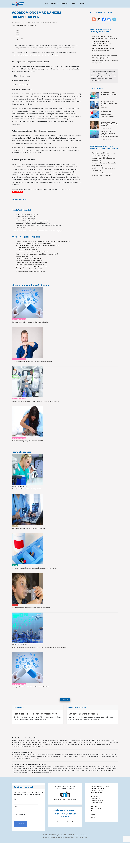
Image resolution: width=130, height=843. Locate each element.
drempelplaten (46, 204)
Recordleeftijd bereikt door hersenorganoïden (27, 489)
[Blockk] (18, 4)
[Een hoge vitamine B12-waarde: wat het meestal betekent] (27, 302)
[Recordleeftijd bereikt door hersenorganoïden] (27, 469)
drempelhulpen (17, 192)
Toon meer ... (65, 700)
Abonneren (20, 824)
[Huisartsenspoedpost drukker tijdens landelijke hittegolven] (27, 588)
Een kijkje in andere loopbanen (83, 714)
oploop (67, 204)
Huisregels (61, 837)
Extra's (93, 814)
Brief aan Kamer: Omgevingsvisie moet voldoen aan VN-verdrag (35, 243)
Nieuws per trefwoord (97, 800)
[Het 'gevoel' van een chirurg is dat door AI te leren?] (27, 509)
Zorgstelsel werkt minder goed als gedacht (29, 269)
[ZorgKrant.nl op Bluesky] (109, 19)
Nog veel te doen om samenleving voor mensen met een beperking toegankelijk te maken (43, 241)
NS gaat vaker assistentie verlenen (26, 250)
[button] (54, 4)
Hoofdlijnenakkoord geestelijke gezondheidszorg (30, 264)
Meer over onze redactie (98, 790)
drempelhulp (28, 204)
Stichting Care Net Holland (60, 835)
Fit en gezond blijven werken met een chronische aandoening (32, 361)
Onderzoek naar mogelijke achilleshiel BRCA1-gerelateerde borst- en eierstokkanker (39, 647)
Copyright (54, 837)
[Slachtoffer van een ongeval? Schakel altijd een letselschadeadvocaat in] (27, 382)
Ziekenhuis (15, 526)
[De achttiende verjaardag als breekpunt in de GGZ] (27, 421)
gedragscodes (106, 770)
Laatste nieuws (95, 796)
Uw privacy (83, 837)
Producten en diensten (26, 26)
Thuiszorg (15, 565)
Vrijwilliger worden (96, 792)
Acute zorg (15, 605)
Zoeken (93, 817)
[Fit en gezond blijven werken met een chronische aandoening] (27, 342)
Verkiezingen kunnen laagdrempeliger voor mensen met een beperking (37, 245)
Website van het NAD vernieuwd (25, 256)
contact (34, 772)
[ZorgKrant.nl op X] (99, 19)
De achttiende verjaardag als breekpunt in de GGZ (28, 441)
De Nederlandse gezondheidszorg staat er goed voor (32, 252)
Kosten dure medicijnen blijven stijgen (27, 247)
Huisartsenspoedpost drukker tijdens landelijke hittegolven (31, 608)
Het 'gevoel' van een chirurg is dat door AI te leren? (28, 528)
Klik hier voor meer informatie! (65, 822)
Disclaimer (46, 837)
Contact (93, 810)
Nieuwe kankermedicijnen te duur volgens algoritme (31, 262)
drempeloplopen (58, 204)
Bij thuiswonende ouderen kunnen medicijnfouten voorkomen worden (34, 568)
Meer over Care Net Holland (99, 786)
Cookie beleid (75, 837)
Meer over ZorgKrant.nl (97, 788)
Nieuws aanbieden (96, 802)
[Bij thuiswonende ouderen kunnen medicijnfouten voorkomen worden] (27, 548)
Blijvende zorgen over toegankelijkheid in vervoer (30, 271)
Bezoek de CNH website (60, 800)
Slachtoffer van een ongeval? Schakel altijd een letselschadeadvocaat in (35, 401)
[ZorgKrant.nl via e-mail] (114, 19)
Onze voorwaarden (96, 808)
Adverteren (94, 806)
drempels (37, 204)
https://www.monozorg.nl (42, 221)
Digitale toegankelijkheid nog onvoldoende (28, 258)
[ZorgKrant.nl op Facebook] (104, 19)
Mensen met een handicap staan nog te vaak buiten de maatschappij (37, 254)
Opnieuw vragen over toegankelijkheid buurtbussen (31, 267)
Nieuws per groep (96, 798)
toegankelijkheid (17, 204)
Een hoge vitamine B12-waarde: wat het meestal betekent (30, 322)
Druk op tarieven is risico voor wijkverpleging (29, 260)
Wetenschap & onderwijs (19, 486)
